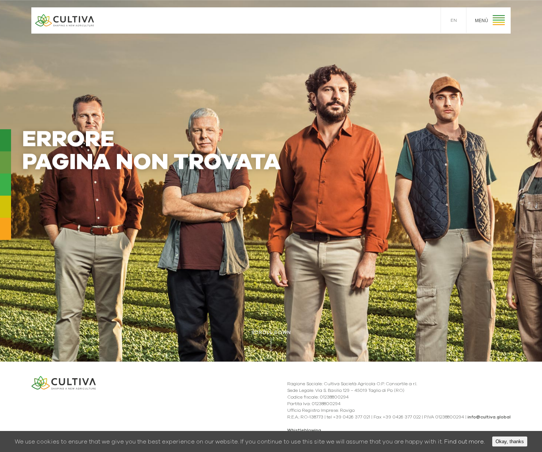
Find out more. (464, 442)
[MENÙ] (498, 21)
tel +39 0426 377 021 (348, 417)
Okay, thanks (510, 441)
